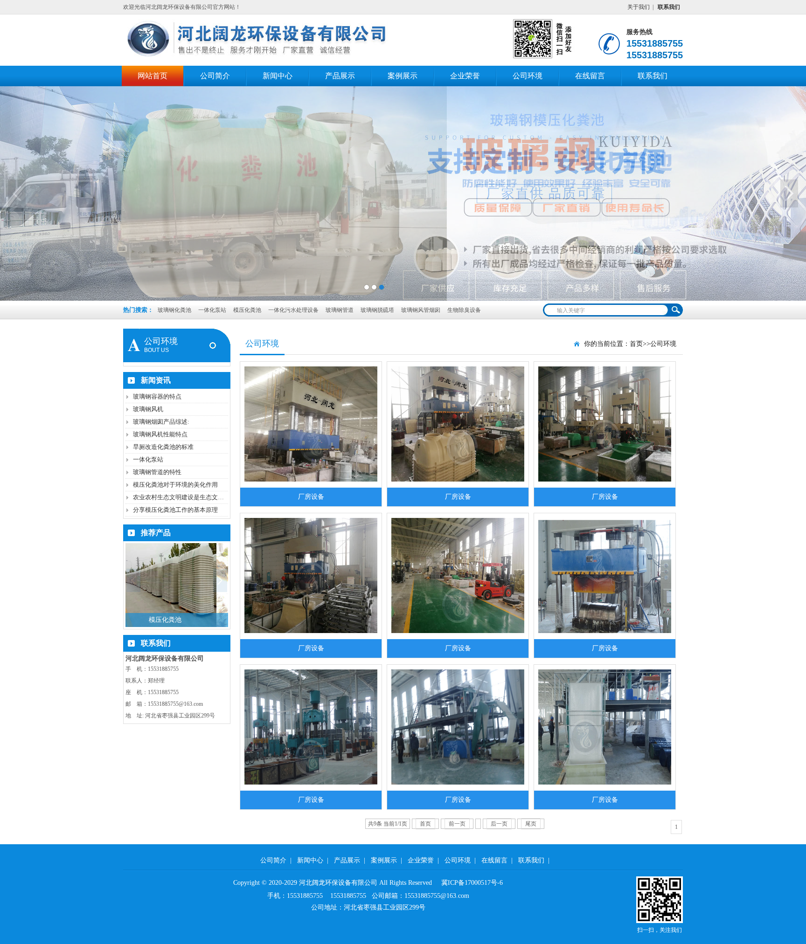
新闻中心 (277, 76)
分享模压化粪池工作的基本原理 (175, 509)
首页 (636, 343)
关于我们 (638, 7)
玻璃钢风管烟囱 (421, 310)
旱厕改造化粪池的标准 (163, 446)
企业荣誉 (465, 76)
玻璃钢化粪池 (174, 310)
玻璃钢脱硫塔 (378, 310)
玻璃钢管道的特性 (157, 472)
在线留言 (590, 76)
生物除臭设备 (464, 310)
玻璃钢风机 (148, 409)
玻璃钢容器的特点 (157, 396)
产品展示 (340, 76)
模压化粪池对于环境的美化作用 (175, 484)
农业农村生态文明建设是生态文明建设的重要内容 (199, 497)
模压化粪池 (248, 310)
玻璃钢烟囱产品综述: (161, 421)
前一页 (457, 823)
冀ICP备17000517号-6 (472, 882)
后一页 (499, 823)
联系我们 (652, 76)
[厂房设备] (311, 420)
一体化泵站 (213, 310)
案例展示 (402, 76)
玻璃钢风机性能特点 (160, 434)
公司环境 (527, 76)
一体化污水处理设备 (294, 310)
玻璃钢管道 (340, 310)
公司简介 (215, 76)
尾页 (530, 823)
